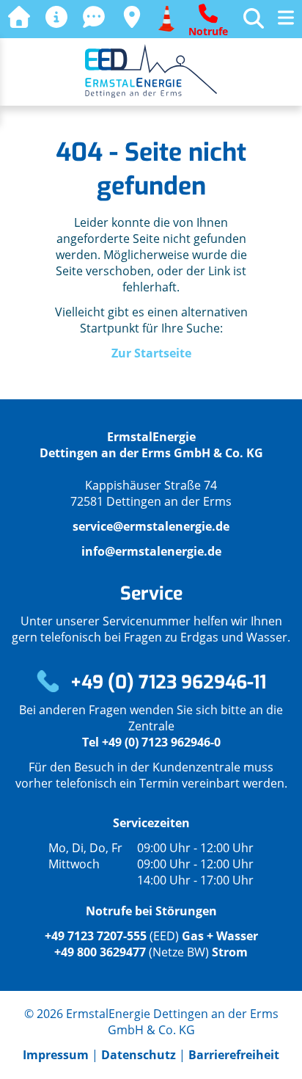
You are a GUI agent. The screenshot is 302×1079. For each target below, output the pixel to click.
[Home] (151, 93)
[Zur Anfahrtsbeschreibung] (132, 17)
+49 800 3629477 (100, 952)
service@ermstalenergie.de (151, 526)
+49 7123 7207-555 (96, 936)
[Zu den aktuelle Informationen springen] (56, 17)
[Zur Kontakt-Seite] (94, 17)
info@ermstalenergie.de (151, 551)
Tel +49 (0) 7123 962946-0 (151, 742)
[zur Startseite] (19, 17)
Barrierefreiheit (233, 1055)
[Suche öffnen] (253, 15)
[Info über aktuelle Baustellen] (166, 17)
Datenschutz (138, 1055)
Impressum (57, 1055)
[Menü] (286, 19)
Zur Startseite (151, 353)
